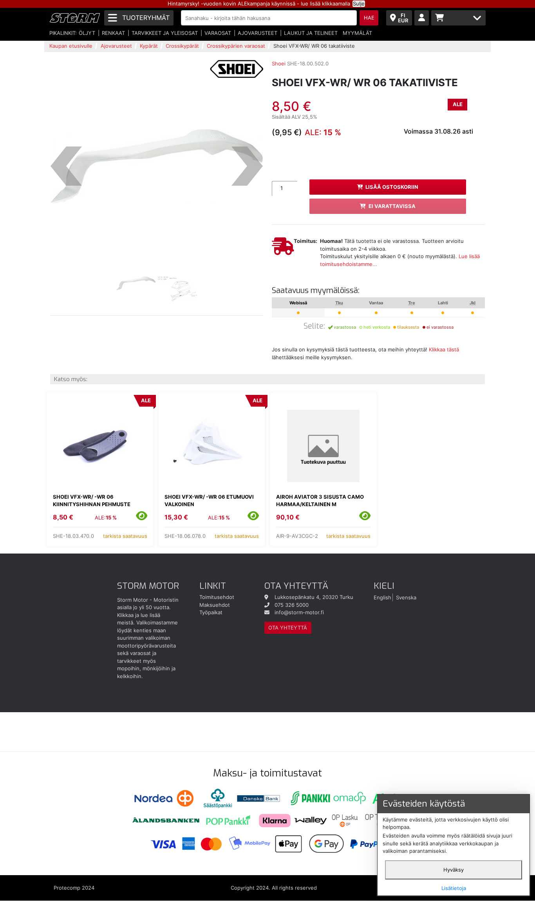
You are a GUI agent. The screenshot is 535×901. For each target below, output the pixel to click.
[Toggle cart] (458, 17)
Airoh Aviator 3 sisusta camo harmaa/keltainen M (320, 501)
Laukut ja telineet (311, 33)
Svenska (406, 597)
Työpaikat (210, 612)
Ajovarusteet (257, 33)
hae (369, 17)
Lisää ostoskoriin (391, 187)
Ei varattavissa (392, 206)
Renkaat (113, 33)
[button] (66, 166)
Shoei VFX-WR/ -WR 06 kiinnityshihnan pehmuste (91, 501)
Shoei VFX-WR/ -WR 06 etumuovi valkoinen (209, 501)
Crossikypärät (182, 46)
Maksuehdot (214, 605)
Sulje (359, 3)
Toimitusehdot (216, 597)
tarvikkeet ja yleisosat (165, 33)
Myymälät (357, 33)
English (382, 597)
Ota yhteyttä (287, 627)
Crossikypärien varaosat (236, 46)
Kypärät (149, 46)
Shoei (279, 63)
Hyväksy (453, 870)
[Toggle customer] (421, 17)
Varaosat (217, 33)
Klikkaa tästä (444, 349)
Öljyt (87, 33)
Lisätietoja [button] (453, 888)
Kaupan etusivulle (70, 46)
